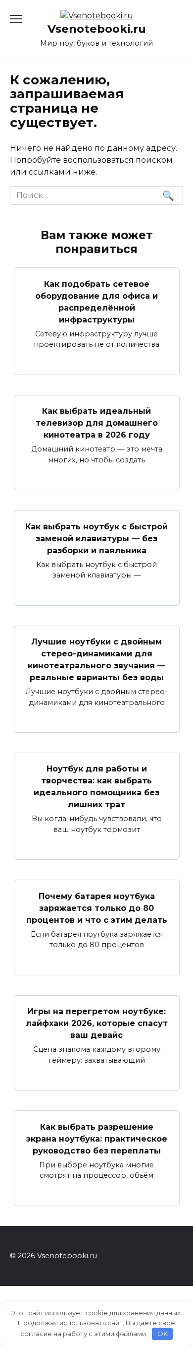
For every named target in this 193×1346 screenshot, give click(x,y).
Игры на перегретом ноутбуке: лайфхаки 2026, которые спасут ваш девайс (97, 1023)
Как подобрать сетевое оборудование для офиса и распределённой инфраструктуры (96, 301)
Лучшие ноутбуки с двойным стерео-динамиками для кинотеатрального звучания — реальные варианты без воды (96, 659)
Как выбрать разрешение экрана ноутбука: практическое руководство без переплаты (96, 1138)
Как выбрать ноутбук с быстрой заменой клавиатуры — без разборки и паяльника (96, 538)
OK (162, 1334)
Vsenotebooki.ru (97, 29)
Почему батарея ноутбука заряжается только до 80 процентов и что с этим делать (96, 907)
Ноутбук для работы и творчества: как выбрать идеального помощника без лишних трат (96, 786)
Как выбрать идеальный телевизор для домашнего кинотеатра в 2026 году (97, 423)
